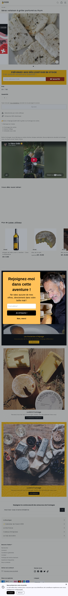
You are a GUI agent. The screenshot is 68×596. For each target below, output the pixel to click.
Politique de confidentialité (15, 589)
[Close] (66, 584)
